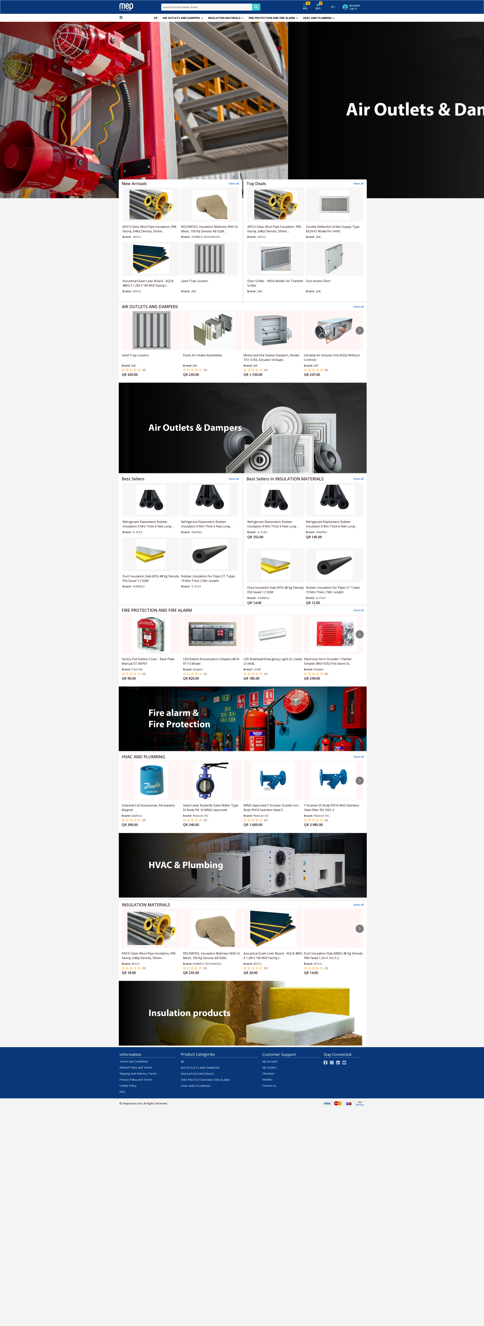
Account (354, 5)
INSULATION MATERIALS (224, 18)
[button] (36, 110)
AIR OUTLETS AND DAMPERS (181, 18)
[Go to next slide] (360, 330)
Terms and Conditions (133, 1061)
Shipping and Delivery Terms (138, 1073)
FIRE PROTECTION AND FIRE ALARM (272, 18)
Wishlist (267, 1079)
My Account (269, 1061)
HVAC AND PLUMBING (317, 18)
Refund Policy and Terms (135, 1067)
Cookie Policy (128, 1085)
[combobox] (206, 7)
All (155, 18)
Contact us (269, 1085)
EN (332, 7)
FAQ (122, 1091)
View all (234, 183)
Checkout (268, 1073)
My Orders (269, 1067)
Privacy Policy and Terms (135, 1079)
